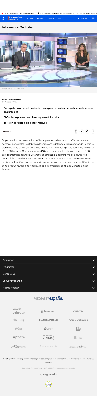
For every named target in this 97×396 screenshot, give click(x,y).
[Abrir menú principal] (93, 18)
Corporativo (9, 273)
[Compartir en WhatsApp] (76, 131)
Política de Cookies (70, 359)
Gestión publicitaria (84, 359)
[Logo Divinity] (19, 320)
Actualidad (8, 259)
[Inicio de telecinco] (3, 18)
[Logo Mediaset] (48, 300)
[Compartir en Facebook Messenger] (87, 131)
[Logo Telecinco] (48, 311)
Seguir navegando (12, 280)
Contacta (48, 362)
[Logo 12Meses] (78, 337)
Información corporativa (19, 359)
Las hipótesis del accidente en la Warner (19, 13)
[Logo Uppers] (18, 338)
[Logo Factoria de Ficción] (78, 320)
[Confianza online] (48, 386)
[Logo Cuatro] (78, 311)
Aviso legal (7, 359)
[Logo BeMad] (78, 329)
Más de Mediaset (11, 287)
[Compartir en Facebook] (93, 131)
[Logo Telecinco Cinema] (48, 337)
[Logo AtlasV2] (18, 346)
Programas (8, 266)
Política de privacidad (36, 359)
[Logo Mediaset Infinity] (19, 311)
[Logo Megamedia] (50, 374)
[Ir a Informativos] (15, 18)
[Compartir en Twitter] (81, 131)
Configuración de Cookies (53, 359)
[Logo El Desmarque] (48, 320)
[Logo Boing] (18, 329)
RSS (92, 359)
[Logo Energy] (48, 329)
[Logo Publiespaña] (48, 346)
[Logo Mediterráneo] (78, 347)
